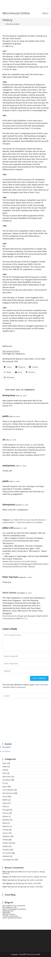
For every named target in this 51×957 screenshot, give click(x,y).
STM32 (5, 839)
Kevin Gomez (9, 592)
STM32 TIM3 (7, 843)
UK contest (6, 853)
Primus (5, 813)
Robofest (6, 820)
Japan (4, 786)
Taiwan (5, 846)
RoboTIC (5, 826)
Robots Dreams (8, 914)
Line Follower (7, 790)
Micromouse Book (13, 24)
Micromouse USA (9, 907)
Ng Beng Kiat (7, 911)
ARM (4, 766)
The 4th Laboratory (10, 916)
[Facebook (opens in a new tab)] (24, 3)
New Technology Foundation (14, 909)
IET (3, 783)
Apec (4, 763)
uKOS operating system (12, 918)
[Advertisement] (21, 722)
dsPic (4, 773)
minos (5, 796)
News (4, 803)
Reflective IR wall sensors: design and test (23, 872)
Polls (4, 806)
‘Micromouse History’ (11, 351)
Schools (5, 830)
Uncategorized (8, 859)
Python (5, 816)
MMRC (5, 800)
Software (6, 836)
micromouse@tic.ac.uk (25, 445)
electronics (7, 776)
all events (6, 751)
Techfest (6, 849)
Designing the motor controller (30, 880)
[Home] (3, 24)
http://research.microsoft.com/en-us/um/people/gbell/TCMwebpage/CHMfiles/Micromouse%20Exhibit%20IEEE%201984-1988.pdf (25, 564)
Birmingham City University (13, 905)
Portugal (5, 810)
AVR (4, 770)
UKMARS (6, 856)
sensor (5, 833)
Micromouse (7, 793)
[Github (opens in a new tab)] (27, 3)
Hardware (6, 780)
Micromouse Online (16, 13)
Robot (4, 823)
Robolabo (6, 912)
